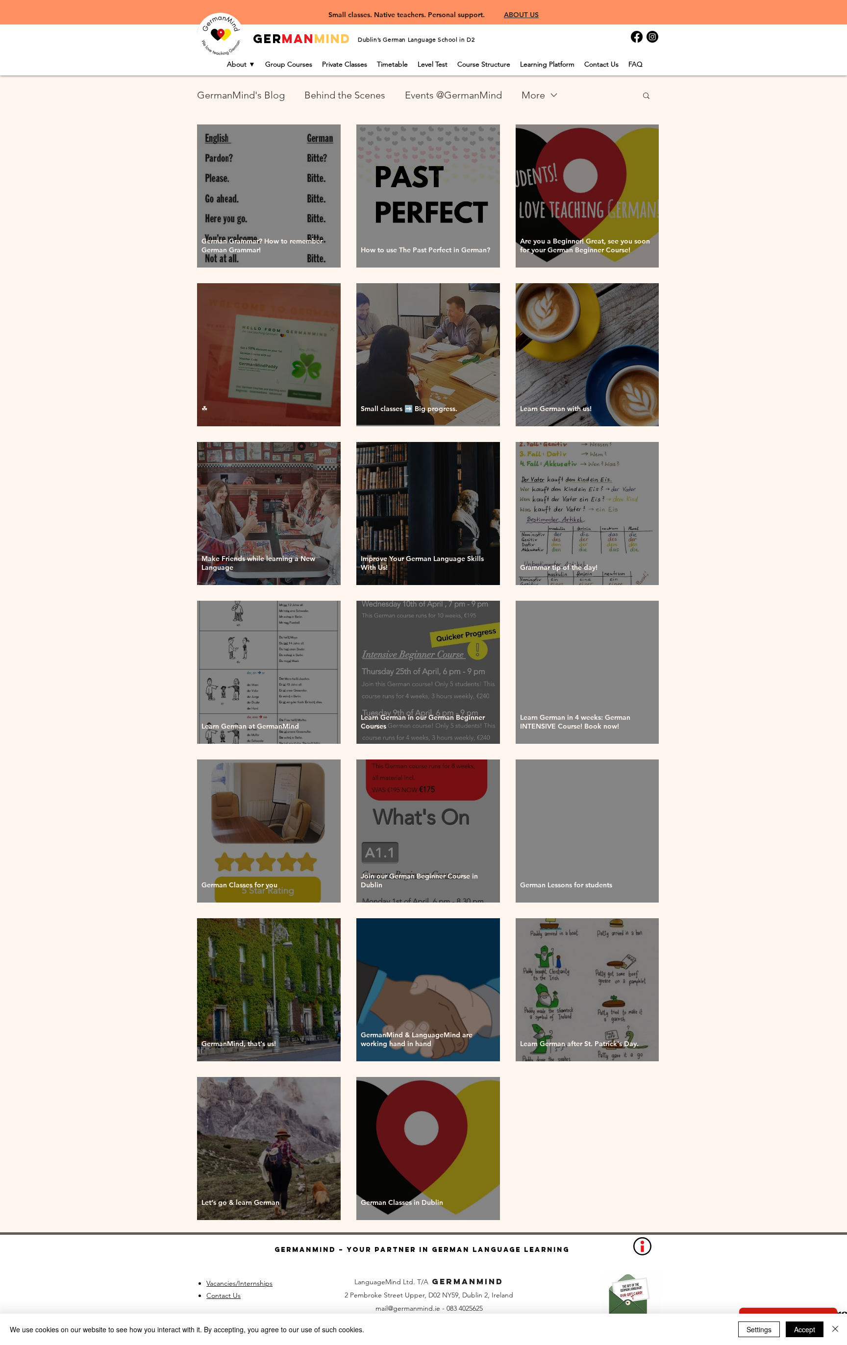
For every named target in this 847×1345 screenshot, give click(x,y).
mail (381, 1308)
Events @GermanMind (453, 95)
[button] (646, 96)
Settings (759, 1329)
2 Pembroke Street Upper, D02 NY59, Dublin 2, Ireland (429, 1295)
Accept (804, 1329)
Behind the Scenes (344, 95)
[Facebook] (637, 37)
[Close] (835, 1329)
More (533, 95)
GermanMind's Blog (241, 95)
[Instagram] (652, 37)
